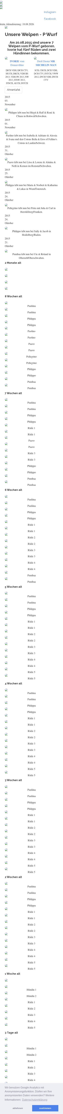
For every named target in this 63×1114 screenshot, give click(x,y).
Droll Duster (46, 63)
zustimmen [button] (45, 1108)
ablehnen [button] (18, 1108)
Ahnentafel (13, 89)
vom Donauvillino (17, 63)
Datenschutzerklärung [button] (34, 1099)
